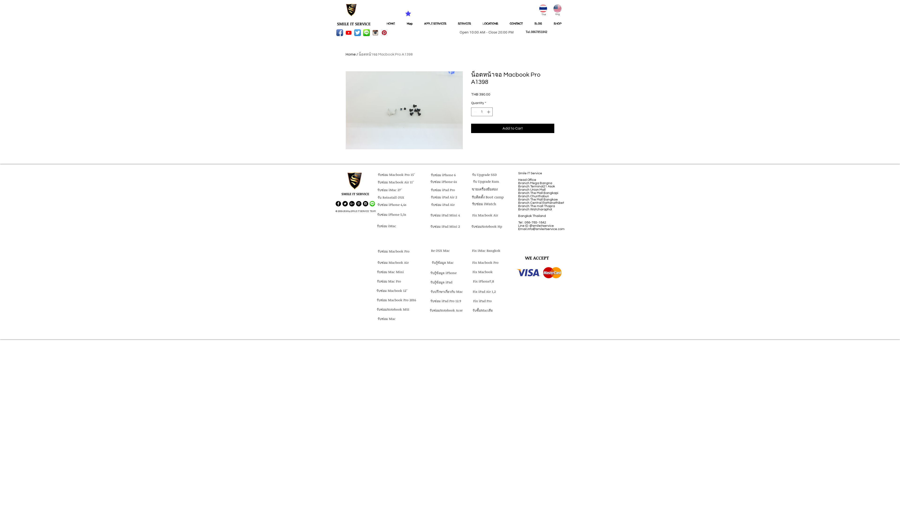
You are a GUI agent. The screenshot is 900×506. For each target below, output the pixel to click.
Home (351, 54)
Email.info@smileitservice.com (541, 229)
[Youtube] (348, 32)
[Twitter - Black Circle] (345, 203)
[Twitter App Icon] (357, 32)
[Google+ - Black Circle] (352, 203)
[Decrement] (475, 112)
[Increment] (489, 112)
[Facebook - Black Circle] (338, 203)
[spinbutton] (482, 112)
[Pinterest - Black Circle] (358, 203)
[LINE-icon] (366, 32)
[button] (485, 32)
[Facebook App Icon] (339, 32)
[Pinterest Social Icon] (384, 32)
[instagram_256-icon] (375, 32)
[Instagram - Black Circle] (365, 203)
